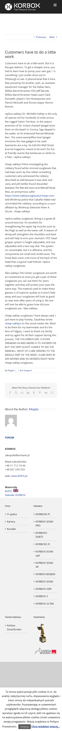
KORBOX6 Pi (43, 514)
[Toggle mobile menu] (55, 5)
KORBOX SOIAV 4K (44, 564)
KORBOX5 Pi (43, 544)
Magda (11, 370)
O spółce (12, 514)
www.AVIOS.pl (19, 475)
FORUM (9, 437)
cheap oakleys (13, 323)
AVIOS (8, 491)
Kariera (11, 521)
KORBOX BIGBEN (45, 574)
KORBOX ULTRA (45, 603)
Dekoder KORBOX (15, 495)
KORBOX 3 (42, 596)
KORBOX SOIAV (44, 581)
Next (52, 37)
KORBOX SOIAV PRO (44, 523)
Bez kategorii (26, 370)
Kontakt (11, 529)
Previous (41, 37)
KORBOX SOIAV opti (44, 553)
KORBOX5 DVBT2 (41, 534)
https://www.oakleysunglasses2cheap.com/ (30, 195)
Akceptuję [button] (24, 726)
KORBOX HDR (43, 588)
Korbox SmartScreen (14, 627)
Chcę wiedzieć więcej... (45, 726)
